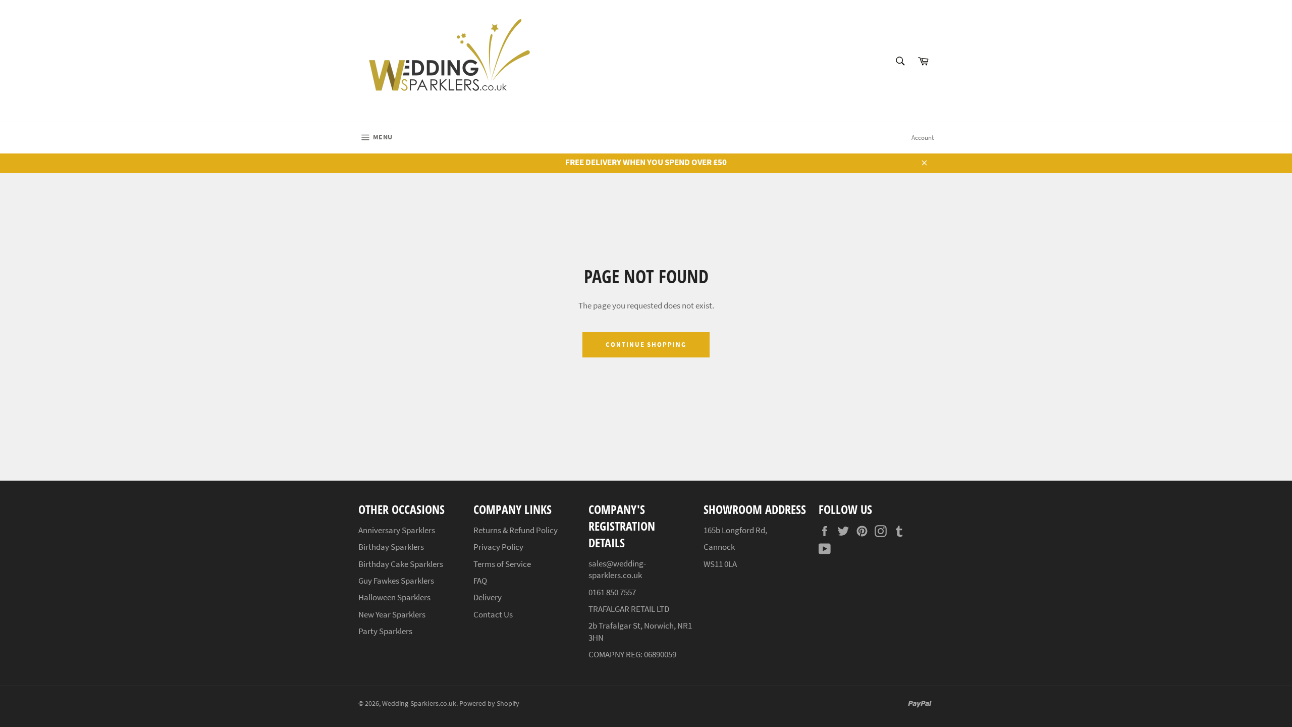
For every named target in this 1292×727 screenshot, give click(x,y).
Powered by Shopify (489, 703)
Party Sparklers (385, 631)
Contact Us (493, 614)
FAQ (480, 580)
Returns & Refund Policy (515, 530)
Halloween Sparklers (394, 597)
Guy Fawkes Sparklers (396, 580)
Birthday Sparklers (391, 546)
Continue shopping (646, 344)
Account (922, 137)
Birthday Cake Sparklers (400, 563)
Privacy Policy (498, 546)
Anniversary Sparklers (396, 530)
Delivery (487, 597)
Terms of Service (502, 563)
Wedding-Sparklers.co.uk (419, 703)
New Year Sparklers (391, 614)
